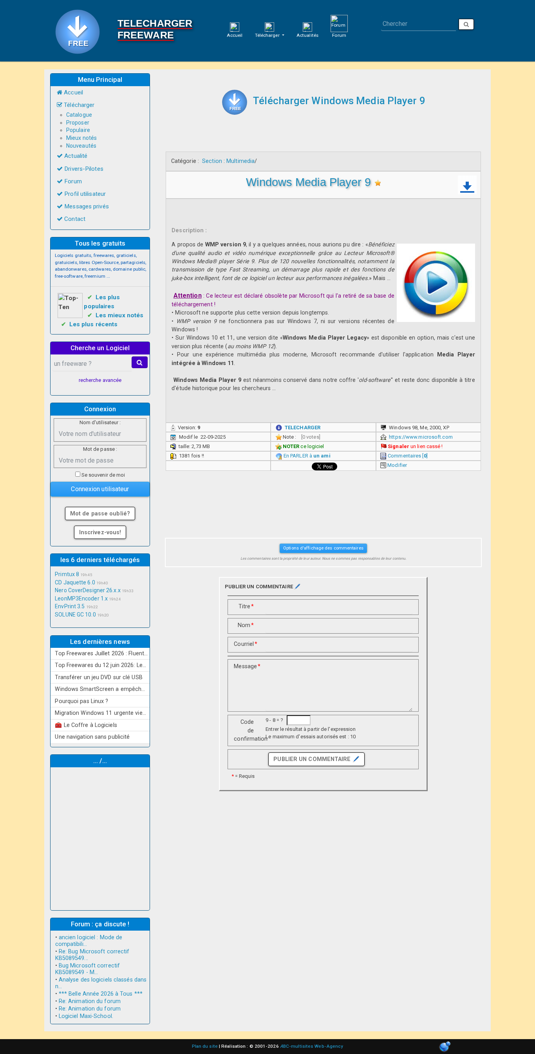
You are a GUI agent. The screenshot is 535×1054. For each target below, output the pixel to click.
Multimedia (240, 161)
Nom (246, 625)
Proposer (77, 122)
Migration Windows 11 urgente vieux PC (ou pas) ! (102, 713)
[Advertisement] (100, 837)
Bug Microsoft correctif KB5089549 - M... (87, 969)
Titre (246, 606)
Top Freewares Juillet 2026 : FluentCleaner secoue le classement (102, 653)
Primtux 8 (67, 574)
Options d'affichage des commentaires (323, 548)
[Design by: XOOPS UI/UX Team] (445, 1047)
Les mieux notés (120, 315)
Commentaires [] (408, 456)
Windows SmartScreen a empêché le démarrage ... (102, 689)
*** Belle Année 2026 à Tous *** (101, 994)
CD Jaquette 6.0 (75, 582)
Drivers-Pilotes (83, 168)
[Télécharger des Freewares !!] (234, 102)
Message (247, 666)
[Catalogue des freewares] (269, 26)
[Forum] (339, 23)
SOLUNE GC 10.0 (75, 614)
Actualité (75, 155)
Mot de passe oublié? (100, 513)
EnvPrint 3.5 (70, 606)
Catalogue (79, 115)
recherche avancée (100, 380)
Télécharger (268, 35)
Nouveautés (81, 146)
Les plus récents (93, 324)
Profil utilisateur (84, 193)
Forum (339, 35)
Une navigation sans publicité (92, 737)
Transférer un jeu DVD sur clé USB (98, 677)
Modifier (397, 465)
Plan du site (205, 1046)
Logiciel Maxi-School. (86, 1016)
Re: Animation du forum (90, 1001)
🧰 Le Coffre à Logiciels (86, 725)
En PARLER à (307, 456)
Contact (74, 218)
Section (212, 161)
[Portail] (234, 26)
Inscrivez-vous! (100, 532)
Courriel (245, 644)
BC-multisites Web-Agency (311, 1046)
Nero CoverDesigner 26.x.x (88, 590)
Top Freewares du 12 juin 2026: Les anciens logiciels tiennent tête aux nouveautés (102, 665)
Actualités (307, 35)
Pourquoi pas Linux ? (81, 701)
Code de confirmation (247, 730)
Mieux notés (81, 138)
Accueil (235, 35)
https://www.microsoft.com (421, 437)
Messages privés (86, 206)
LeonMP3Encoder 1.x (81, 598)
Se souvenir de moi (102, 475)
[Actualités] (307, 26)
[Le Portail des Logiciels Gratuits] (80, 30)
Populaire (78, 130)
